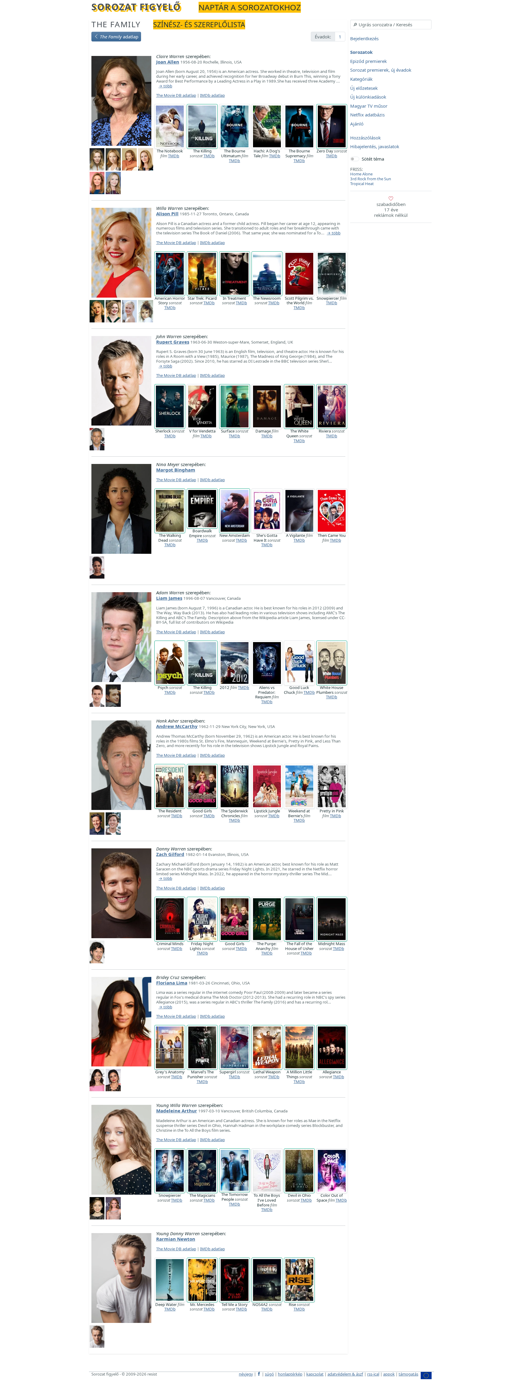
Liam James (169, 598)
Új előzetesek (364, 88)
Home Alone (361, 174)
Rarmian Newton (175, 1239)
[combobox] (391, 24)
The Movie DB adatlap (176, 95)
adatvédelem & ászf (345, 1374)
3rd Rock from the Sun (370, 178)
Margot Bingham (175, 470)
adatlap (119, 37)
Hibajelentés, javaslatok (374, 147)
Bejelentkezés (364, 38)
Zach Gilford (170, 854)
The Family (116, 24)
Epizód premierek (368, 61)
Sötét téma (373, 159)
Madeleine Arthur (176, 1111)
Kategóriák (361, 79)
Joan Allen (167, 62)
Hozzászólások (365, 138)
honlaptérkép (290, 1374)
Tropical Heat (362, 183)
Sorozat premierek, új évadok (380, 70)
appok (389, 1374)
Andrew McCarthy (177, 726)
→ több (165, 86)
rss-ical (373, 1374)
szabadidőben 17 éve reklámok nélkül (391, 209)
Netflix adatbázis (367, 115)
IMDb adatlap (212, 95)
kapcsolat (315, 1374)
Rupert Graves (172, 342)
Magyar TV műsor (368, 106)
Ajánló (356, 124)
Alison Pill (167, 214)
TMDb (173, 155)
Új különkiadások (368, 97)
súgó (269, 1374)
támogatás (408, 1374)
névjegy (246, 1374)
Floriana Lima (171, 983)
